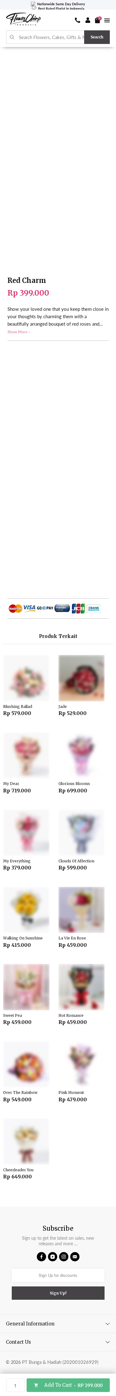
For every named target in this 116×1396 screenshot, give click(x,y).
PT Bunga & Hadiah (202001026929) (60, 1362)
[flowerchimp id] (23, 20)
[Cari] (12, 37)
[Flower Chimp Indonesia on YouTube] (52, 1256)
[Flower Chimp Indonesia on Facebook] (41, 1256)
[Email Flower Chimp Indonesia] (74, 1256)
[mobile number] (78, 20)
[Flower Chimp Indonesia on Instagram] (63, 1256)
